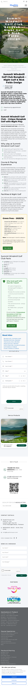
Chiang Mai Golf (5, 658)
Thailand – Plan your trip (7, 613)
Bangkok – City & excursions (8, 617)
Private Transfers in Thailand (11, 348)
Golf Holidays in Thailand (10, 346)
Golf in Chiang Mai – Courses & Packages (14, 345)
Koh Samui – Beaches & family (9, 623)
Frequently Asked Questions (8, 663)
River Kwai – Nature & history (9, 618)
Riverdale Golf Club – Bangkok (12, 340)
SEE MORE (21, 445)
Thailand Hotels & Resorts (7, 634)
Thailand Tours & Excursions (8, 642)
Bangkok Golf (4, 653)
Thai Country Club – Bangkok (11, 341)
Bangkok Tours (5, 652)
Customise (14, 680)
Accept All (14, 677)
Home (5, 65)
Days (7, 376)
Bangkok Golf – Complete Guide (12, 338)
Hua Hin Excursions (6, 641)
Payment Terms (5, 662)
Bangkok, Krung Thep (18, 65)
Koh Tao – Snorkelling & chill (8, 625)
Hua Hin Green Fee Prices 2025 (9, 639)
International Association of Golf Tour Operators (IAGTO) (16, 314)
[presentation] (14, 408)
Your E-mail (8, 366)
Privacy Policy (5, 660)
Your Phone (8, 361)
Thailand (10, 65)
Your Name (8, 356)
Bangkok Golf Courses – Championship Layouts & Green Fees (14, 68)
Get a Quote (7, 248)
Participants (8, 380)
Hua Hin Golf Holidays (7, 636)
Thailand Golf (4, 637)
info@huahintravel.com (14, 476)
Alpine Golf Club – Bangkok (11, 343)
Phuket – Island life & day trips (9, 622)
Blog (2, 644)
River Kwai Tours (5, 655)
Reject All (14, 683)
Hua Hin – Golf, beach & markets (9, 615)
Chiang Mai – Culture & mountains (10, 620)
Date (7, 371)
